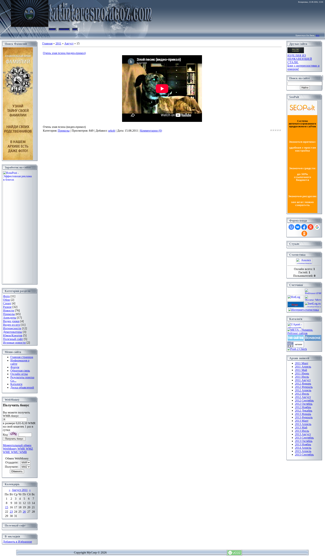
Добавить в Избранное (17, 541)
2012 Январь (303, 383)
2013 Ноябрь (303, 444)
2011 (58, 43)
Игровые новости (14, 342)
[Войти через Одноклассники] (304, 233)
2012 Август (303, 397)
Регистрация (64, 29)
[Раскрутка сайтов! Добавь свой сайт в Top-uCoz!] (295, 339)
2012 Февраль (304, 387)
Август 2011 (20, 490)
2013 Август (303, 434)
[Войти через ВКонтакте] (298, 227)
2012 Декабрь (303, 410)
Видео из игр (11, 324)
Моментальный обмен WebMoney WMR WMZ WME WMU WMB (18, 449)
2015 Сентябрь (304, 454)
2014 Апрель (303, 447)
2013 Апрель (303, 424)
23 (11, 511)
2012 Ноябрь (303, 407)
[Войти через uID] (291, 227)
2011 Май (301, 370)
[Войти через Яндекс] (310, 227)
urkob (111, 130)
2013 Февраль (304, 417)
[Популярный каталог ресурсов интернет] (313, 339)
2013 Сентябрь (304, 437)
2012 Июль (302, 393)
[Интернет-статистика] (303, 309)
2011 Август (303, 380)
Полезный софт (13, 339)
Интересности (12, 328)
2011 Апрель (303, 366)
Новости (8, 310)
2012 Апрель (303, 390)
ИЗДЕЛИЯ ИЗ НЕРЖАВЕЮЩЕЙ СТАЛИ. (299, 59)
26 (24, 511)
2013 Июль (302, 430)
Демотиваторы (12, 331)
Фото (6, 296)
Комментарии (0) (151, 130)
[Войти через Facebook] (304, 227)
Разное (7, 307)
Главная (52, 29)
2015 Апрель (303, 451)
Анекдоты (9, 317)
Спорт (7, 303)
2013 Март (301, 420)
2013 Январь (303, 414)
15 (6, 507)
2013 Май (301, 427)
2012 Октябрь (303, 403)
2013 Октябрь (303, 441)
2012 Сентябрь (304, 400)
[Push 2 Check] (297, 349)
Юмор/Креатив (12, 335)
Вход (75, 29)
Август (69, 43)
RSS (317, 35)
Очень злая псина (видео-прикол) (64, 53)
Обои (6, 299)
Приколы (9, 314)
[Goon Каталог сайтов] (295, 346)
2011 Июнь (302, 373)
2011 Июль (302, 376)
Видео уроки (11, 321)
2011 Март (301, 363)
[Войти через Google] (317, 227)
